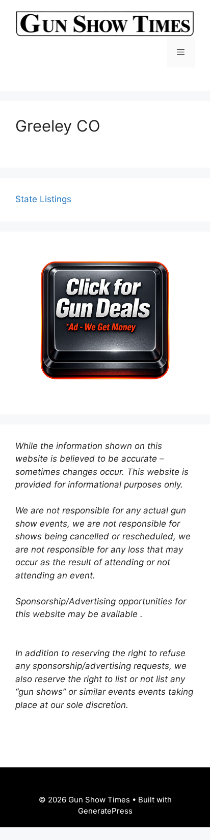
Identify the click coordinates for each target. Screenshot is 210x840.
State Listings (43, 199)
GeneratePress (105, 811)
